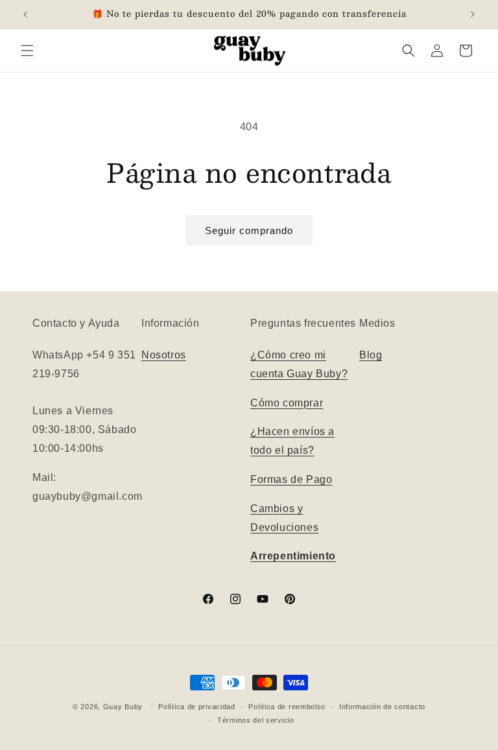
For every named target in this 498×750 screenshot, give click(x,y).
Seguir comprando (249, 230)
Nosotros (163, 354)
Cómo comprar (286, 402)
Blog (370, 354)
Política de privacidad (196, 706)
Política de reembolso (287, 706)
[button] (27, 50)
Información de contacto (382, 706)
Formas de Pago (291, 479)
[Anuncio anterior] (25, 14)
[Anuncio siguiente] (472, 14)
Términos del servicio (255, 720)
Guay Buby (123, 706)
